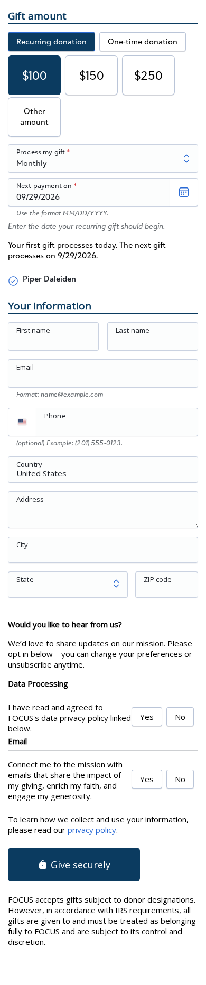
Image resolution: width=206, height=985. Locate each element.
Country (29, 463)
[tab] (51, 41)
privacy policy (92, 829)
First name (33, 330)
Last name (132, 330)
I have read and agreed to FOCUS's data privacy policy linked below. (69, 718)
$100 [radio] (34, 75)
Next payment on (44, 185)
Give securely (79, 864)
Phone (55, 415)
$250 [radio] (148, 75)
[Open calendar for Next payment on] (184, 192)
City (22, 544)
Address (30, 498)
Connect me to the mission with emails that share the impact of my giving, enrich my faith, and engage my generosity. (65, 780)
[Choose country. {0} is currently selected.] (22, 422)
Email (25, 367)
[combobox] (103, 475)
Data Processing (38, 683)
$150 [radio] (91, 75)
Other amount (34, 116)
